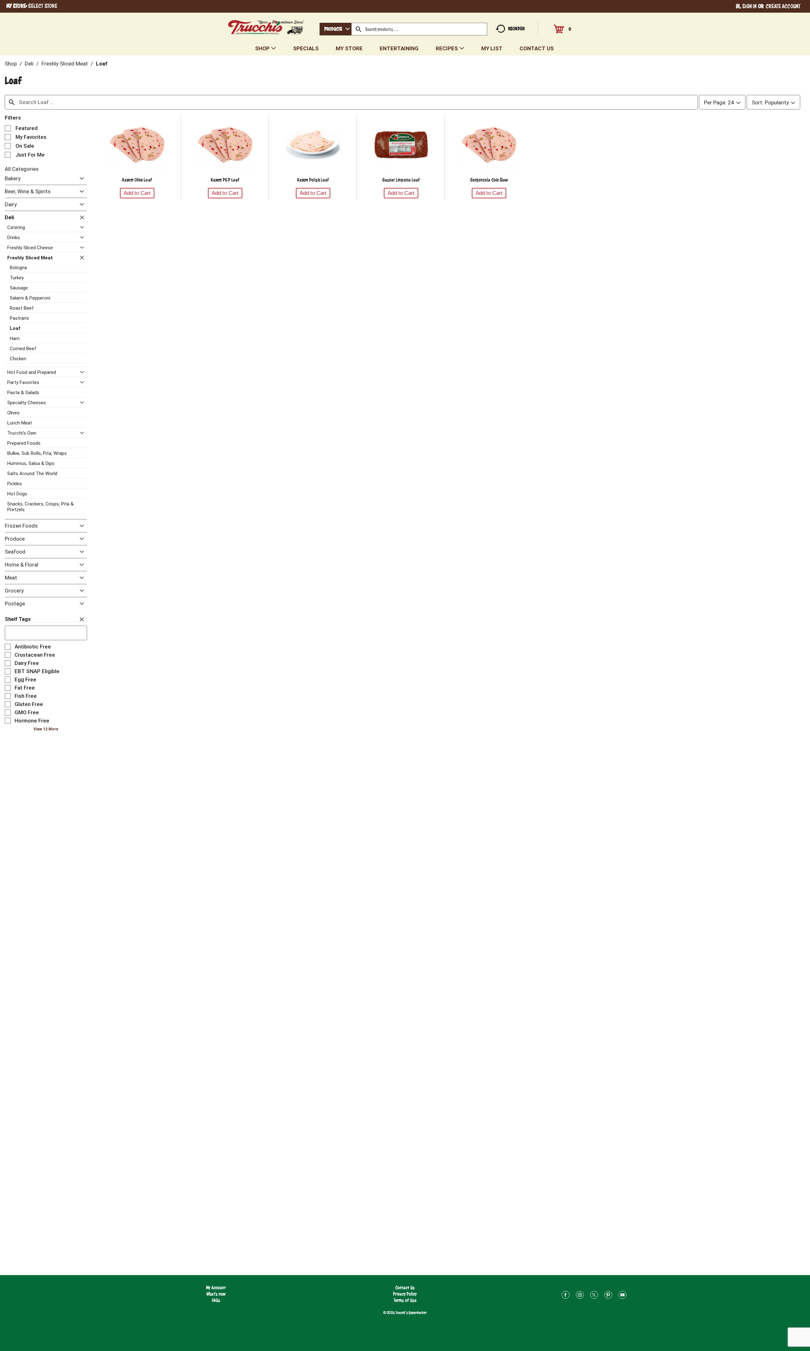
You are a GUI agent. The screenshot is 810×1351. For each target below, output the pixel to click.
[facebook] (566, 1295)
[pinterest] (608, 1295)
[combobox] (336, 29)
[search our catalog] (358, 29)
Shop (11, 63)
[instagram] (580, 1295)
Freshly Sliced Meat (64, 63)
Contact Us (405, 1287)
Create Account (783, 6)
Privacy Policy (405, 1294)
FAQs (216, 1300)
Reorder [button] (516, 28)
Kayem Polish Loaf (313, 180)
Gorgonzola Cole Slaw (489, 180)
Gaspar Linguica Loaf (401, 180)
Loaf (102, 63)
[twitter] (594, 1295)
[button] (80, 179)
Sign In (749, 6)
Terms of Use (405, 1300)
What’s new (216, 1294)
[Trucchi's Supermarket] (266, 25)
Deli (29, 63)
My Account (216, 1287)
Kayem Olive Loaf (137, 180)
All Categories (22, 169)
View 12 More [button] (46, 729)
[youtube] (622, 1295)
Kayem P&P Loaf (225, 180)
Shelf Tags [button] (18, 619)
